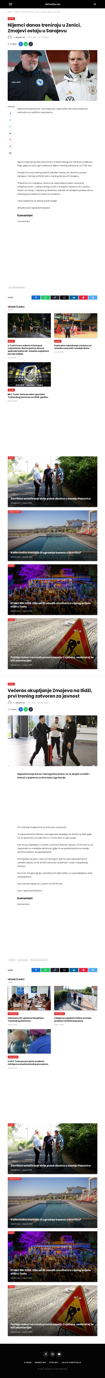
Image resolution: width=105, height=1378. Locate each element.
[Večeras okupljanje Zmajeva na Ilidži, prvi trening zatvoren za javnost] (52, 740)
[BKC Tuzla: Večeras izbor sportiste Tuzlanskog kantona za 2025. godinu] (29, 374)
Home (10, 12)
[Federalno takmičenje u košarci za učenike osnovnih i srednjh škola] (75, 325)
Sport (11, 19)
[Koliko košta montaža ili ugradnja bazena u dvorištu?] (52, 535)
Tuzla (11, 458)
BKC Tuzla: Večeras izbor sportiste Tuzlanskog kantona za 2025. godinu (28, 396)
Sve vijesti (13, 1014)
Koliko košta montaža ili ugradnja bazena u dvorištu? (46, 552)
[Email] (10, 152)
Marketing (40, 1362)
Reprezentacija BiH (39, 960)
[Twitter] (10, 120)
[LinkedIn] (10, 133)
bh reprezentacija (17, 287)
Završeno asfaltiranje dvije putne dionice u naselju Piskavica (51, 498)
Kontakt (54, 1362)
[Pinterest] (10, 139)
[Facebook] (10, 113)
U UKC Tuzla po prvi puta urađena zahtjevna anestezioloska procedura (28, 1063)
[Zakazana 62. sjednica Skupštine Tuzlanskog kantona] (29, 998)
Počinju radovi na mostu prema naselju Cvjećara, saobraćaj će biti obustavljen (52, 659)
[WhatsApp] (10, 126)
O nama (28, 1362)
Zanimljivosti (14, 512)
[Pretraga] (94, 4)
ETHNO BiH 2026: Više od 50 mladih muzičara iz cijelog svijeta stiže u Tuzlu (51, 605)
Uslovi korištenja (71, 1362)
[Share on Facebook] (21, 44)
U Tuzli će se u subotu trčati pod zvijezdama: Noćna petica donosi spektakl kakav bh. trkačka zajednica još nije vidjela (28, 349)
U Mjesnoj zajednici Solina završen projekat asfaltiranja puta (72, 1019)
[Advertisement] (55, 137)
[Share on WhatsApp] (26, 44)
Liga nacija (22, 960)
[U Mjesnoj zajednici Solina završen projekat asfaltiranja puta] (75, 998)
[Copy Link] (31, 44)
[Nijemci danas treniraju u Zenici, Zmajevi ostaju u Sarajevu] (52, 75)
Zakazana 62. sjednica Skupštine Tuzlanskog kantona (26, 1019)
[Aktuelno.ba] (52, 4)
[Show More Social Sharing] (36, 44)
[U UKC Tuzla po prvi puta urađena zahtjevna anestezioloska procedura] (29, 1041)
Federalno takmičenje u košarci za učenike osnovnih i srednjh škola (73, 347)
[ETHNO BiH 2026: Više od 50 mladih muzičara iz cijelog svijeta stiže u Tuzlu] (52, 589)
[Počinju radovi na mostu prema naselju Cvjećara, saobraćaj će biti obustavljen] (52, 643)
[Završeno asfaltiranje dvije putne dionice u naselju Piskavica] (52, 481)
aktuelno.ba (20, 37)
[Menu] (10, 4)
